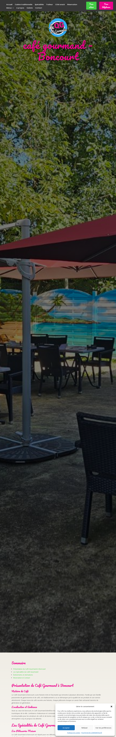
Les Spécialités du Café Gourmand (25, 672)
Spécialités (39, 5)
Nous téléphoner (106, 5)
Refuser (84, 728)
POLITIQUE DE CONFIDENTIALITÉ (91, 733)
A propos (20, 8)
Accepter (66, 728)
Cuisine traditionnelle (23, 5)
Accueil (9, 5)
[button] (111, 706)
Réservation (72, 5)
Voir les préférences (103, 728)
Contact (38, 8)
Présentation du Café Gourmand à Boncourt (29, 669)
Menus (9, 8)
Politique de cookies (73, 733)
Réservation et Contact (21, 678)
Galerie (30, 8)
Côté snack (60, 5)
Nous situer (91, 5)
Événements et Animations (23, 675)
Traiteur (49, 5)
